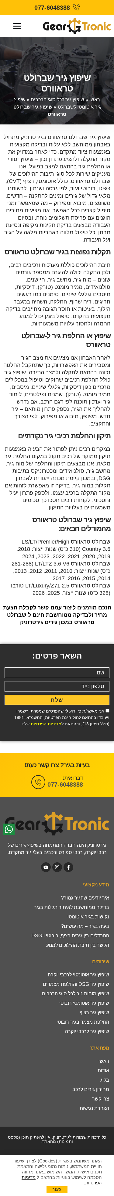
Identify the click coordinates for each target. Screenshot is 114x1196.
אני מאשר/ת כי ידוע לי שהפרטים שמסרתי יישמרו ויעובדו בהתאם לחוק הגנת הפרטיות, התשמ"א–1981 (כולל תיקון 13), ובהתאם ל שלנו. (61, 717)
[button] (17, 26)
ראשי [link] (94, 99)
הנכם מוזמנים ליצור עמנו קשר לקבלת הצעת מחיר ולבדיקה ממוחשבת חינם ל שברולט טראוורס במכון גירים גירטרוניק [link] (57, 615)
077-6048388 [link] (65, 784)
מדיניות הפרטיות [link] (46, 723)
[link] (57, 7)
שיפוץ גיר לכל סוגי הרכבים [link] (57, 99)
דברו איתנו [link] (72, 778)
